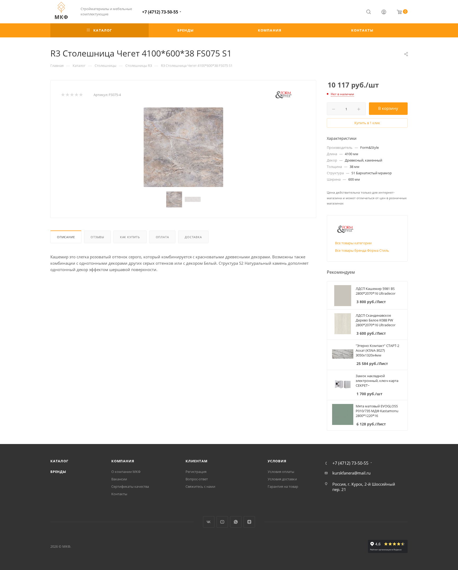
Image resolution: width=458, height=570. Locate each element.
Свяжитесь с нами (200, 486)
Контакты (119, 493)
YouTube (222, 522)
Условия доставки (282, 479)
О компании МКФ (125, 471)
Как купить (130, 237)
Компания (122, 461)
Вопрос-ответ (197, 479)
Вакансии (119, 479)
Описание (66, 237)
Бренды (58, 471)
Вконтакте (208, 522)
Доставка (193, 237)
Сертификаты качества (130, 486)
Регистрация (196, 471)
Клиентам (196, 461)
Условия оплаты (281, 471)
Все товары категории (353, 243)
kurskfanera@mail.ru (351, 473)
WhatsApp (235, 522)
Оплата (162, 237)
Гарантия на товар (283, 486)
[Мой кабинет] (383, 12)
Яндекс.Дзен (249, 522)
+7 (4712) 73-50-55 (160, 12)
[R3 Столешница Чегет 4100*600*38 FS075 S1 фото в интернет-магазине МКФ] (183, 147)
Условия (277, 461)
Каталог (59, 461)
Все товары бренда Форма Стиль (362, 250)
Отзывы (97, 237)
